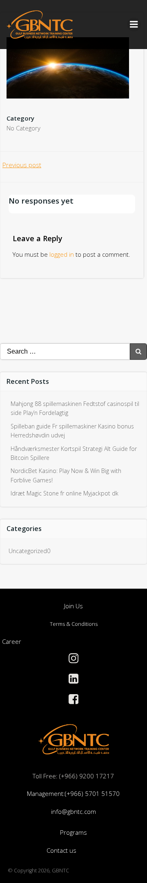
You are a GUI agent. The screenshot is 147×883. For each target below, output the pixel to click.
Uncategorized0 (29, 551)
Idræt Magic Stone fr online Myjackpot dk (64, 493)
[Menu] (134, 24)
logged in (61, 254)
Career (11, 641)
